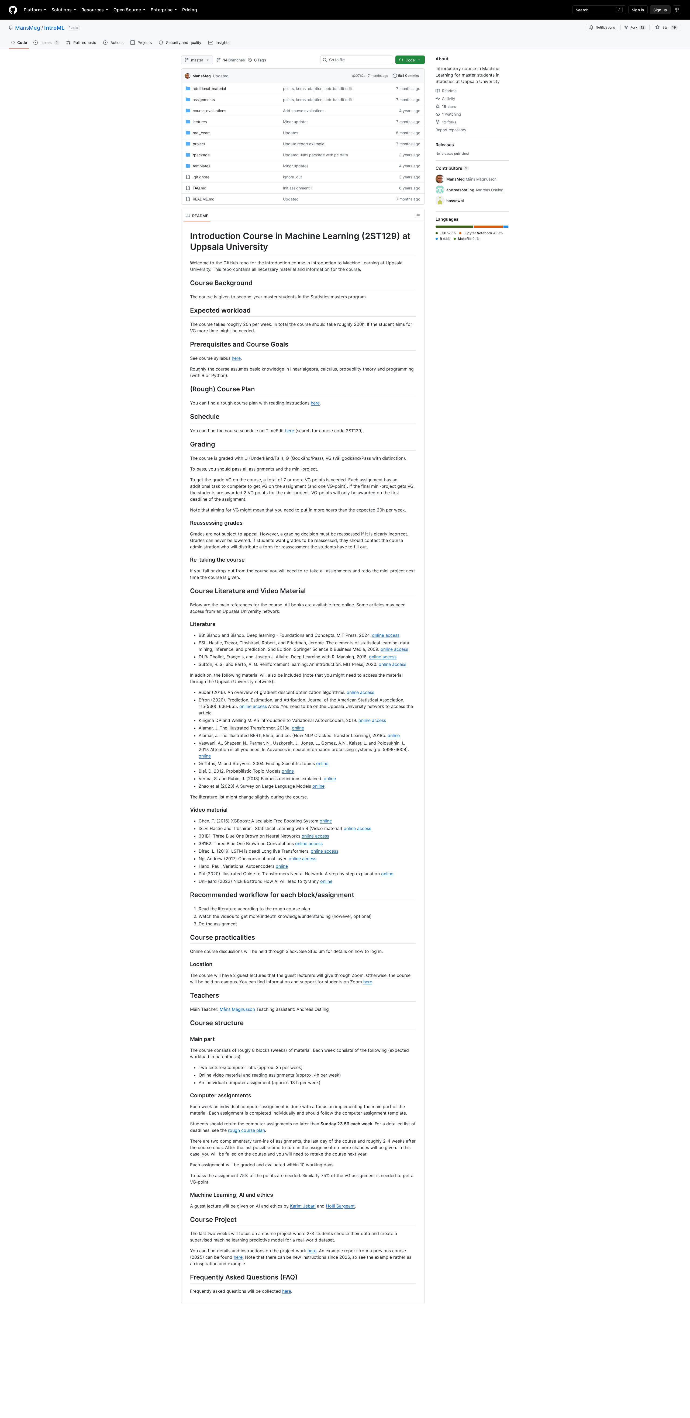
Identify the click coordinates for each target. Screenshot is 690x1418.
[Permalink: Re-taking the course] (186, 559)
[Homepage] (13, 9)
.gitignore (201, 177)
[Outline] (417, 215)
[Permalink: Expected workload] (186, 310)
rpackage (201, 155)
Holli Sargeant (340, 1206)
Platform (33, 9)
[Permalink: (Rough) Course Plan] (186, 389)
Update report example (303, 143)
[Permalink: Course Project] (186, 1219)
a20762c (358, 76)
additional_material (209, 88)
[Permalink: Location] (186, 964)
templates (201, 166)
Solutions (61, 9)
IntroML (54, 28)
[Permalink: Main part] (186, 1039)
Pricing (189, 9)
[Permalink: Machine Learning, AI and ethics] (186, 1195)
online (298, 728)
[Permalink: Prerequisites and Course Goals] (186, 344)
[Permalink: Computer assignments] (186, 1095)
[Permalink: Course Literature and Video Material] (186, 590)
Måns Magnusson (237, 1009)
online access (385, 635)
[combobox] (359, 60)
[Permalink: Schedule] (186, 416)
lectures (200, 121)
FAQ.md (199, 188)
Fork (637, 27)
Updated (221, 76)
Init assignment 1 (298, 188)
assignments (204, 99)
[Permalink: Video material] (186, 810)
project (199, 143)
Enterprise (161, 9)
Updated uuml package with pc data (315, 155)
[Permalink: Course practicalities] (186, 937)
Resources (92, 9)
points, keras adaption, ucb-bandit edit (317, 88)
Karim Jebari (303, 1206)
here (236, 358)
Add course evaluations (303, 110)
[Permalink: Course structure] (186, 1023)
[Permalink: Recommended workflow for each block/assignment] (186, 894)
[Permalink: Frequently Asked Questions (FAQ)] (186, 1277)
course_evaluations (209, 110)
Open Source (127, 9)
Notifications (605, 27)
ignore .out (292, 177)
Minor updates (295, 121)
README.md (204, 199)
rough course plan (246, 1130)
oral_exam (202, 132)
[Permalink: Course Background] (186, 282)
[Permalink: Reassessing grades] (186, 523)
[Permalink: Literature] (186, 624)
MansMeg (27, 28)
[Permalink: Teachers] (186, 995)
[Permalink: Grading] (186, 444)
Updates (290, 132)
